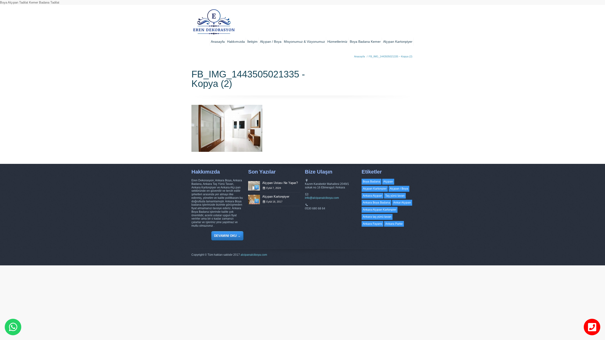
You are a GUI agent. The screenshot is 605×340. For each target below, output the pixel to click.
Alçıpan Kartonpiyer (397, 41)
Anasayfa (218, 41)
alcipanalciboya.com (254, 254)
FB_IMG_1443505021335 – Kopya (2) (390, 56)
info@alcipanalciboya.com (322, 198)
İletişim (252, 41)
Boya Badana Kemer (365, 41)
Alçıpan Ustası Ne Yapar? (280, 183)
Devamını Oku (227, 236)
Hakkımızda (236, 41)
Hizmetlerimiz (337, 41)
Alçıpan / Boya (270, 41)
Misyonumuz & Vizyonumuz (304, 41)
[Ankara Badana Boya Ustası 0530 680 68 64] (213, 23)
